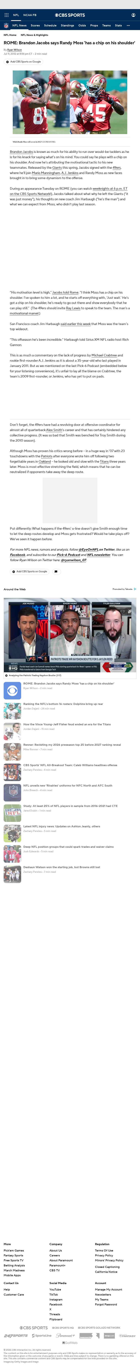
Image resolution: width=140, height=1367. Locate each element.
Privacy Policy (104, 1255)
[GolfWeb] (70, 1343)
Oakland (45, 461)
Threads (54, 1314)
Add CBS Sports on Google (25, 61)
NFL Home (10, 35)
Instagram (56, 1299)
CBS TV (54, 1270)
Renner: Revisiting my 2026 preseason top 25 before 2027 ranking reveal (72, 745)
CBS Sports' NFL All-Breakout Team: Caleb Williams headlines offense (70, 765)
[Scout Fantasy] (127, 1335)
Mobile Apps (12, 1275)
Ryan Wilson (14, 50)
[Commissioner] (89, 1334)
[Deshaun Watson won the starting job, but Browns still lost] (12, 874)
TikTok (53, 1294)
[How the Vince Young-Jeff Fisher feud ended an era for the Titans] (12, 731)
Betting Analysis (14, 1265)
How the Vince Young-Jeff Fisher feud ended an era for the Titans (67, 724)
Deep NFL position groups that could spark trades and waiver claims (68, 847)
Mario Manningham (46, 173)
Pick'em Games (14, 1250)
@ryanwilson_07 (73, 560)
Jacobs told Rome (65, 292)
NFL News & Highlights (34, 35)
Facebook (17, 555)
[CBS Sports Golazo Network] (99, 1327)
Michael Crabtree (104, 355)
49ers (117, 168)
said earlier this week (76, 324)
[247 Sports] (16, 1335)
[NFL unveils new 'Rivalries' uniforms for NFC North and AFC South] (12, 792)
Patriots (46, 456)
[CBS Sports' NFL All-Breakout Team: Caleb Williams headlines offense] (12, 772)
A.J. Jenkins (69, 173)
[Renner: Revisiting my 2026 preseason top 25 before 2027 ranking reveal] (12, 752)
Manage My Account (108, 1289)
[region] (70, 635)
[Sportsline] (42, 1335)
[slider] (70, 662)
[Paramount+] (65, 1335)
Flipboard (55, 1319)
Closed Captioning (107, 1267)
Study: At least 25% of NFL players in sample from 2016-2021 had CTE (70, 806)
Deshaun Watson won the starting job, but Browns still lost (61, 867)
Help (7, 1289)
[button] (6, 15)
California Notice (106, 1272)
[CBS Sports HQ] (63, 1327)
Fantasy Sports (13, 1255)
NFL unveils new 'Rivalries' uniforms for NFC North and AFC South (67, 785)
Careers (54, 1255)
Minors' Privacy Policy (109, 1260)
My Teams (101, 1299)
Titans (104, 461)
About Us (55, 1250)
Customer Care (14, 1294)
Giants (57, 168)
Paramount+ (57, 1265)
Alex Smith (54, 430)
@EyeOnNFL (88, 549)
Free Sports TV (14, 1260)
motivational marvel (24, 313)
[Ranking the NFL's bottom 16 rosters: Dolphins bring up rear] (12, 711)
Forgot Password (106, 1304)
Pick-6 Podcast (68, 555)
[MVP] (109, 1334)
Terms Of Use (104, 1250)
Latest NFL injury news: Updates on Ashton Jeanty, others (61, 826)
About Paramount (61, 1260)
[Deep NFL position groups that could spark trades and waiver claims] (12, 854)
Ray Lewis (73, 308)
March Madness (14, 1270)
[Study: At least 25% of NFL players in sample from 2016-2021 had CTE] (12, 813)
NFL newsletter (98, 555)
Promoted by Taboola (122, 589)
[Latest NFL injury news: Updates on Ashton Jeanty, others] (12, 833)
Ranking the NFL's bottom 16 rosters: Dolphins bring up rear (63, 704)
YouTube (55, 1289)
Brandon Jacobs (21, 152)
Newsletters (103, 1294)
